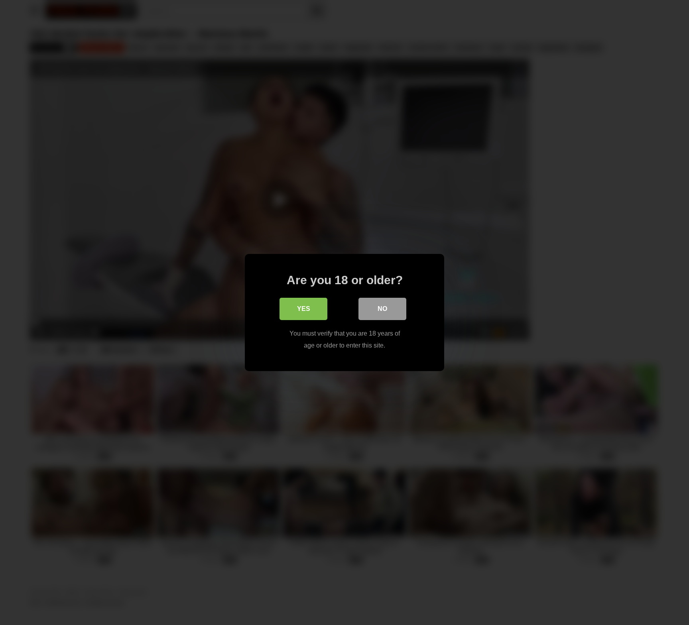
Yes (303, 308)
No (382, 308)
